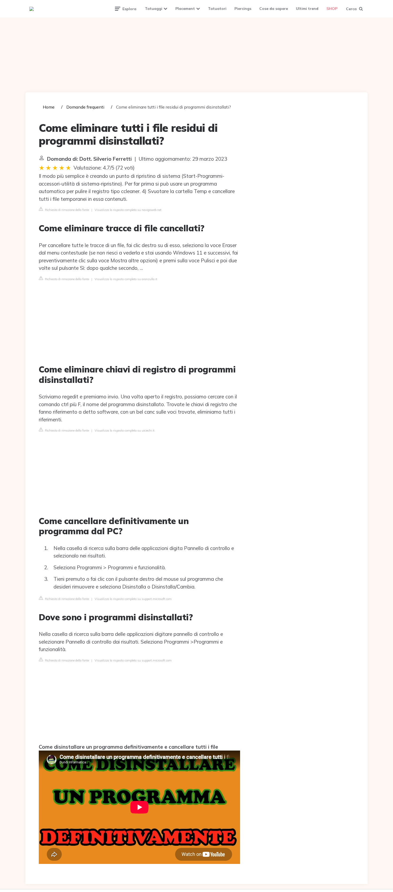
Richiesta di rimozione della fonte (66, 210)
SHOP (331, 8)
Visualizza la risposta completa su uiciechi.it (125, 430)
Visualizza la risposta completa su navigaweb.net (128, 210)
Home (49, 107)
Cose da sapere (273, 8)
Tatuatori (217, 8)
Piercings (242, 8)
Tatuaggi (153, 8)
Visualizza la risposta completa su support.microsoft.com (133, 599)
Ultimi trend (307, 8)
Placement (185, 8)
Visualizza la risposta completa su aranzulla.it (126, 279)
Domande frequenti (85, 107)
